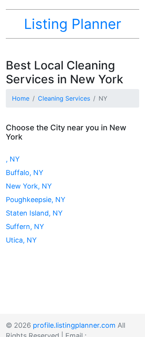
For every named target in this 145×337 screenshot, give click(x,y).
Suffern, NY (25, 226)
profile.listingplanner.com (74, 325)
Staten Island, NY (34, 213)
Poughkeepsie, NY (35, 199)
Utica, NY (21, 240)
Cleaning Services (64, 98)
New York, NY (29, 186)
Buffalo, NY (24, 172)
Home (20, 98)
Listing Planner (72, 23)
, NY (13, 159)
